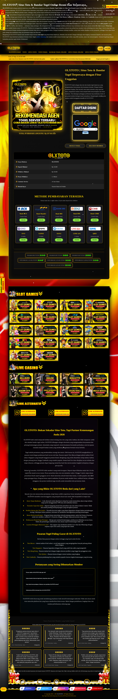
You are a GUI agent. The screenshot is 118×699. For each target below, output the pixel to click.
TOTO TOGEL (43, 52)
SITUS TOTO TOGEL (92, 52)
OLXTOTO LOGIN (15, 52)
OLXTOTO (28, 688)
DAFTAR (107, 48)
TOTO (25, 52)
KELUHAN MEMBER (96, 146)
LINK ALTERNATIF (28, 413)
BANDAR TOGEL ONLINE (58, 52)
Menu (3, 689)
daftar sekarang (41, 37)
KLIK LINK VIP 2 (110, 14)
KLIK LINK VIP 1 (110, 10)
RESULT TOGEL (74, 146)
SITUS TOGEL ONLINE (75, 52)
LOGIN (100, 48)
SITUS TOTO (32, 52)
